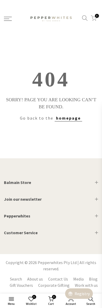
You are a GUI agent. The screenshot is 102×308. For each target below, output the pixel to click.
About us (35, 279)
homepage (68, 118)
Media (78, 279)
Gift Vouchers (21, 285)
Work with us (86, 285)
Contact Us (58, 279)
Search (16, 279)
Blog (93, 279)
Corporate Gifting (54, 285)
